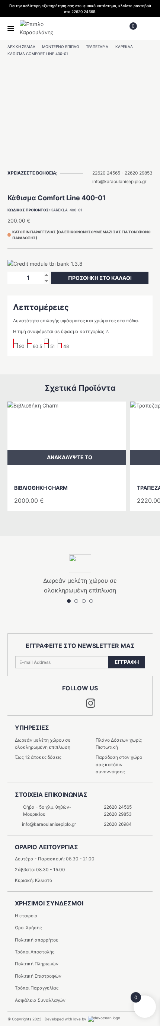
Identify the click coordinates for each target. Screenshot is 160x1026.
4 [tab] (91, 160)
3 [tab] (84, 160)
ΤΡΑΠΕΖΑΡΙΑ (97, 46)
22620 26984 (118, 824)
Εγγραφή (127, 662)
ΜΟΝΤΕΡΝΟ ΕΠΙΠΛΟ (60, 46)
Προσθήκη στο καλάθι (100, 278)
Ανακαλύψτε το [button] (69, 457)
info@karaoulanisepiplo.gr (119, 181)
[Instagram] (90, 706)
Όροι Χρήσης (28, 927)
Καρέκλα (124, 46)
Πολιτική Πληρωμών (36, 963)
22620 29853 (139, 173)
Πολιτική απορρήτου (36, 940)
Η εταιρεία (26, 915)
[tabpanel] (80, 107)
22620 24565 (106, 173)
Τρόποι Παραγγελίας (36, 988)
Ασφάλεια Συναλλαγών (40, 1000)
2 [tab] (76, 160)
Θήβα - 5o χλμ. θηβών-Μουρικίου (47, 810)
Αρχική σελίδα (21, 46)
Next (85, 519)
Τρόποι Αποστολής (34, 952)
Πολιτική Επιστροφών (38, 976)
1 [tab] (69, 160)
